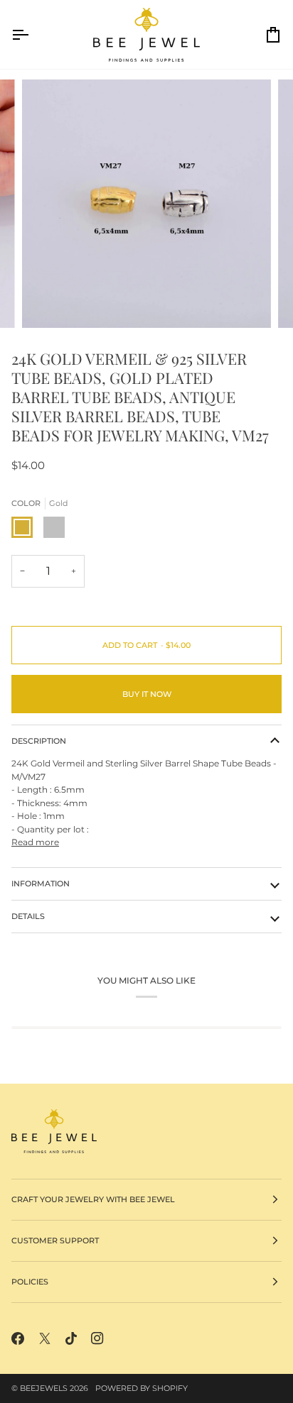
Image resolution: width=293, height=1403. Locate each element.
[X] (44, 1338)
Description (38, 741)
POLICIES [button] (29, 1282)
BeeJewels (44, 1388)
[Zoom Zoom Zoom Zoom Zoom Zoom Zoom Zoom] (146, 203)
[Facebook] (17, 1338)
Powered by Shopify (141, 1388)
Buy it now (146, 694)
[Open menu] (32, 34)
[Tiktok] (71, 1338)
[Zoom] (48, 301)
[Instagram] (97, 1338)
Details (28, 916)
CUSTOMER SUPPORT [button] (55, 1240)
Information (40, 883)
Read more (35, 842)
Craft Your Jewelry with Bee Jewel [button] (93, 1199)
